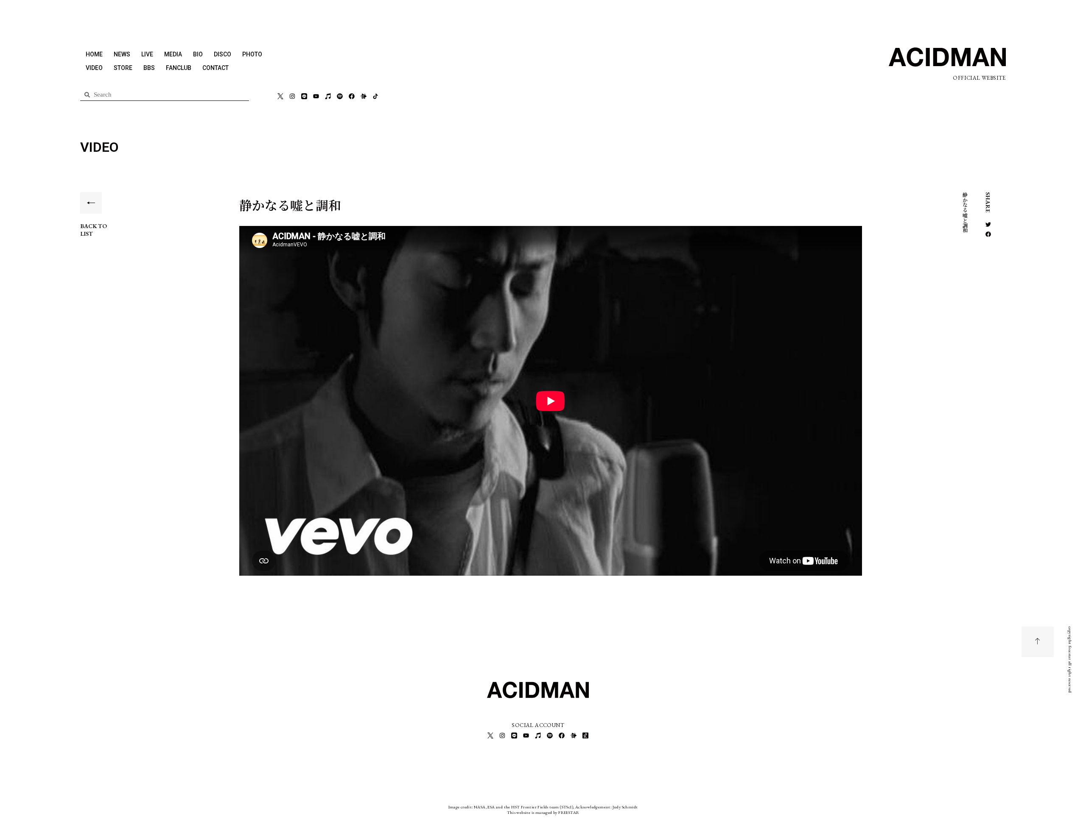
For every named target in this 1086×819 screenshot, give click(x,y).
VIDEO (94, 67)
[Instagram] (292, 96)
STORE (123, 67)
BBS (149, 67)
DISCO (222, 54)
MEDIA (173, 54)
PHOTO (252, 54)
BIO (198, 54)
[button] (988, 224)
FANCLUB (178, 67)
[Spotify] (340, 96)
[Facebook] (352, 96)
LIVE (147, 54)
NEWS (122, 54)
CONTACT (215, 67)
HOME (94, 54)
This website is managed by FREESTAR (543, 812)
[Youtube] (316, 96)
